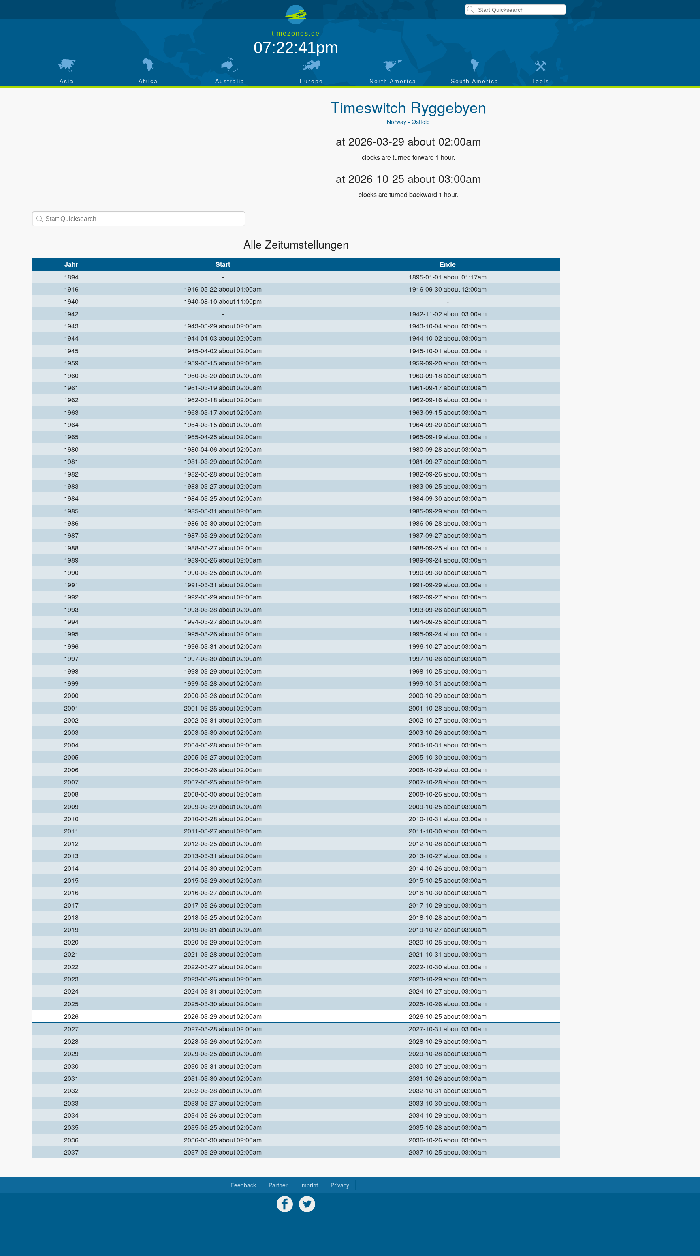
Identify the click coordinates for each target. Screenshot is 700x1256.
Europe (311, 81)
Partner (278, 1185)
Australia (230, 81)
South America (475, 81)
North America (392, 81)
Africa (148, 81)
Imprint (309, 1185)
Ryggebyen (448, 107)
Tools (540, 81)
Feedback (243, 1185)
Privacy (340, 1185)
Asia (67, 81)
